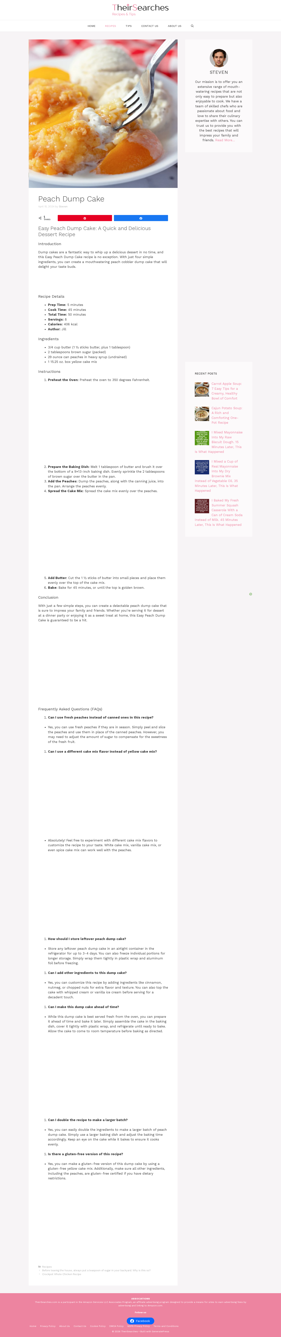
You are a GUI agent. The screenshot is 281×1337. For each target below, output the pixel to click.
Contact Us (149, 25)
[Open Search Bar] (192, 26)
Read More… (225, 140)
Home (91, 25)
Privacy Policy (47, 1326)
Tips (129, 25)
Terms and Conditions (166, 1326)
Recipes (110, 25)
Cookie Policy (98, 1326)
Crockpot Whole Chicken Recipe (61, 1274)
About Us (174, 25)
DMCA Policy (116, 1326)
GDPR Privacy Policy (138, 1326)
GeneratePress (160, 1331)
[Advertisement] (117, 882)
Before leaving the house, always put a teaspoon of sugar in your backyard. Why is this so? (96, 1270)
